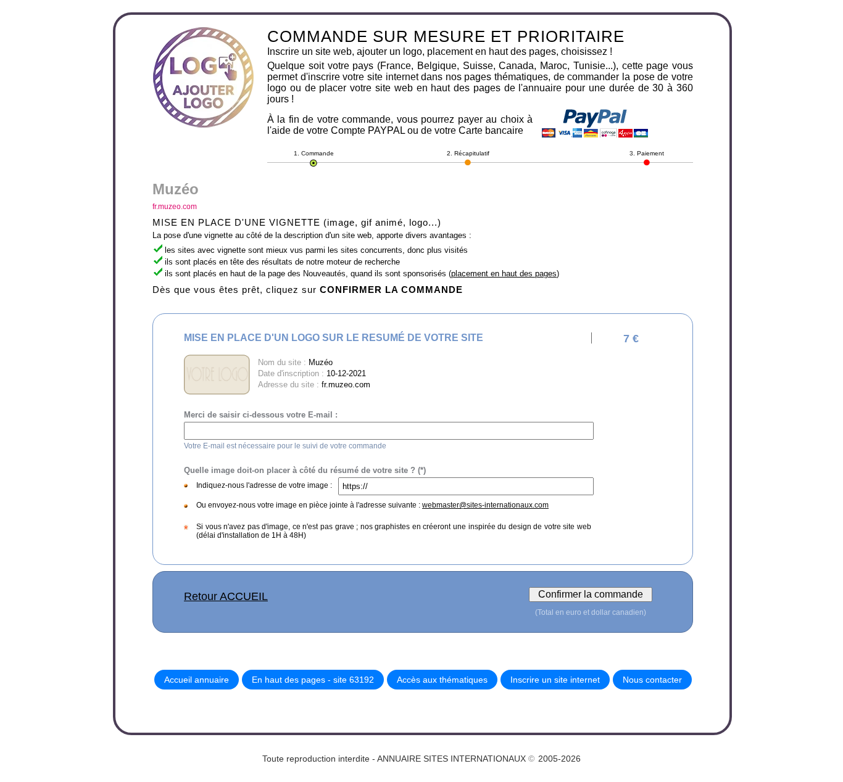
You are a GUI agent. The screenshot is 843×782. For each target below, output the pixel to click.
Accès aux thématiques (442, 680)
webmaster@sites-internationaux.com (485, 505)
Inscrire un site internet (555, 680)
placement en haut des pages (504, 273)
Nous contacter (652, 680)
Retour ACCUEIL (226, 596)
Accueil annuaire (196, 680)
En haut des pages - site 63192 (313, 680)
